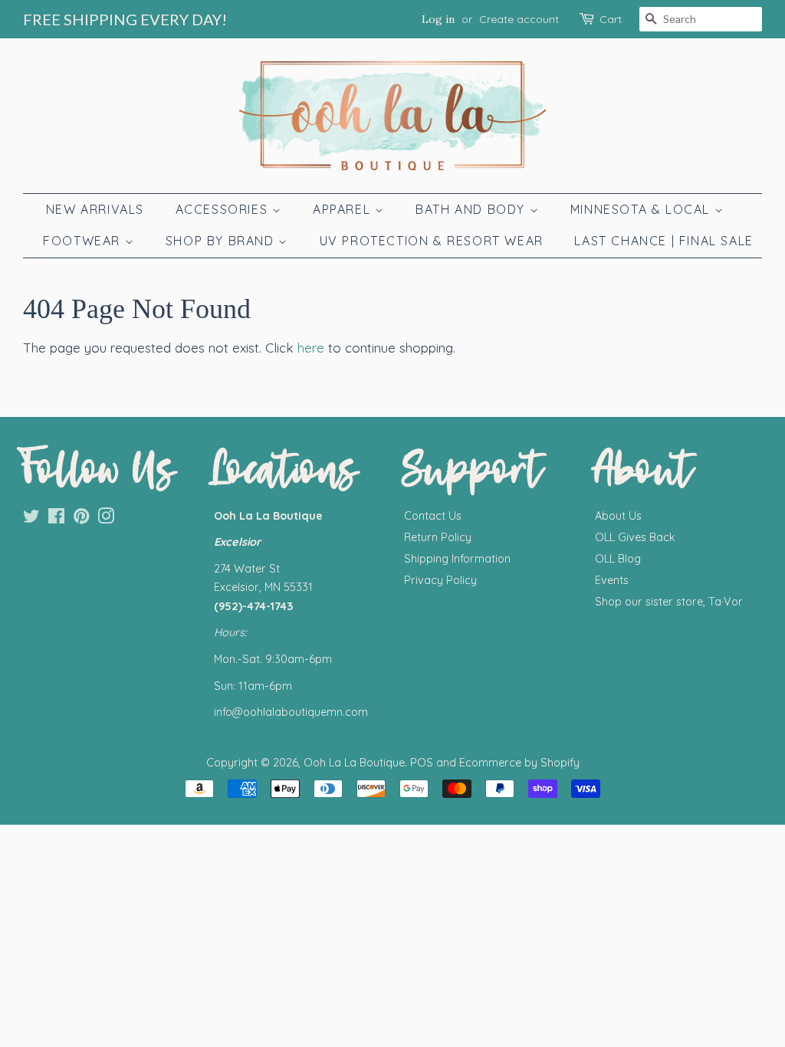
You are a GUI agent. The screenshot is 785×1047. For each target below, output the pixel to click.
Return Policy (437, 537)
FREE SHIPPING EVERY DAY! (125, 19)
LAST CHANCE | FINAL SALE (663, 240)
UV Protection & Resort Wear (432, 240)
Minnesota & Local (642, 209)
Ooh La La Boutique (354, 763)
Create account (519, 19)
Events (612, 580)
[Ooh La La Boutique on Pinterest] (81, 519)
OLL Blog (618, 559)
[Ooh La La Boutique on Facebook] (56, 519)
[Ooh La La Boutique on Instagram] (105, 519)
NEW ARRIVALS (95, 209)
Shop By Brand (222, 240)
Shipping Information (457, 559)
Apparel (344, 209)
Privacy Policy (440, 580)
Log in (438, 19)
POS (421, 763)
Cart (610, 19)
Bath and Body (472, 209)
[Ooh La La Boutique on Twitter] (31, 519)
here (310, 348)
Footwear (83, 240)
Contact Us (432, 516)
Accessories (224, 209)
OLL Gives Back (635, 537)
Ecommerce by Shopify (519, 763)
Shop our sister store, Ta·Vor (669, 602)
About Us (618, 516)
